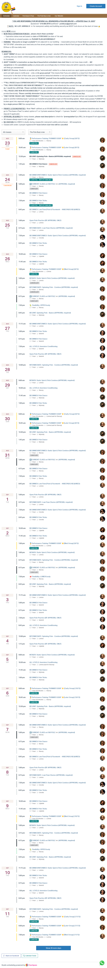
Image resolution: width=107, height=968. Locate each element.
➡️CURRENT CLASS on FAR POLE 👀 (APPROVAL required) (52, 184)
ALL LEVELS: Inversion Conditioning (43, 346)
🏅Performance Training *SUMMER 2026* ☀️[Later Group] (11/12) (54, 926)
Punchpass (33, 965)
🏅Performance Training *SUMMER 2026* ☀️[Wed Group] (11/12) (54, 935)
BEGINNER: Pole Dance (38, 193)
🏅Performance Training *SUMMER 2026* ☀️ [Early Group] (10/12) (54, 688)
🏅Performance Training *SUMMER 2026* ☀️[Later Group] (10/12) (54, 697)
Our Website (59, 16)
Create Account (96, 6)
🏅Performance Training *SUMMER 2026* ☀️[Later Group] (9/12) (54, 423)
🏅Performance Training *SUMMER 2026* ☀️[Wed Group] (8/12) (54, 269)
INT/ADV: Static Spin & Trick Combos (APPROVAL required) (52, 278)
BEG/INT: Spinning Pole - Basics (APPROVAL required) (50, 313)
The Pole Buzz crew (44, 16)
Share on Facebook (12, 956)
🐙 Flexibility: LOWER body (39, 576)
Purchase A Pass (28, 16)
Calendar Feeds (30, 956)
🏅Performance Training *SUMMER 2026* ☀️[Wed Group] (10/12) (54, 816)
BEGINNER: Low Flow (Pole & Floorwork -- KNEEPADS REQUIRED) (54, 209)
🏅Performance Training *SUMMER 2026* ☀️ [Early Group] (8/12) (54, 138)
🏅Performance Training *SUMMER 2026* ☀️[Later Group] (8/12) (54, 147)
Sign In (79, 6)
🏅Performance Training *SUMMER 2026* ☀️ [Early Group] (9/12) (54, 414)
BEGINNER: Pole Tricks (38, 200)
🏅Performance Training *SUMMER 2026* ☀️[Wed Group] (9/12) (54, 543)
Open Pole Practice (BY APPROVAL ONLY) (45, 220)
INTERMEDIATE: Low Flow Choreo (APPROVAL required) (51, 228)
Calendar (16, 16)
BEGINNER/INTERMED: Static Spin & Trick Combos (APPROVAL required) (57, 175)
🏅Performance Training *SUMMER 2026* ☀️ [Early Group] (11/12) (54, 917)
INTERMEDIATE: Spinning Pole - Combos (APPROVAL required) (53, 287)
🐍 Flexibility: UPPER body (39, 305)
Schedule (6, 16)
